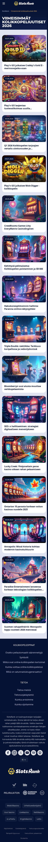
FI (22, 759)
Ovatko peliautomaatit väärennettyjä (24, 652)
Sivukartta (24, 838)
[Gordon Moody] (30, 793)
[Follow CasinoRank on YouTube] (27, 752)
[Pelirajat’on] (12, 793)
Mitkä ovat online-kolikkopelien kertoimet (24, 662)
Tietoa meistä (24, 690)
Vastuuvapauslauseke (36, 828)
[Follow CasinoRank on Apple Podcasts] (40, 752)
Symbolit (24, 657)
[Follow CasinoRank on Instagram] (14, 752)
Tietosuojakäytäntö (24, 694)
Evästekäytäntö (21, 828)
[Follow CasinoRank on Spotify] (33, 752)
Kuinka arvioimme (24, 699)
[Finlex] (25, 785)
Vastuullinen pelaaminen (33, 833)
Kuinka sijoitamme (24, 704)
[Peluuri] (35, 785)
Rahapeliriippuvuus (13, 833)
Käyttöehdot (8, 828)
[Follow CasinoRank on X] (20, 752)
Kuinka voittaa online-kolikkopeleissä (24, 667)
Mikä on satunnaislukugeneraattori (24, 671)
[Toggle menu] (3, 3)
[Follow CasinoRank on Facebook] (8, 752)
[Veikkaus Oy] (14, 785)
